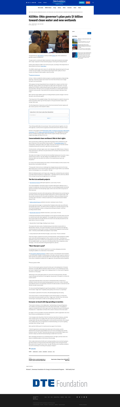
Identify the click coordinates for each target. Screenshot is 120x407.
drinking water (35, 351)
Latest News (49, 12)
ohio (53, 351)
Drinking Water (40, 12)
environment (45, 351)
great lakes (50, 351)
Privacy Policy (46, 404)
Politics (64, 7)
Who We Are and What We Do (78, 12)
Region (57, 12)
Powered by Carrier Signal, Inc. (83, 404)
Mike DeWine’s (41, 55)
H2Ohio (53, 55)
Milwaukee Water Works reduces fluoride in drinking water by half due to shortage (84, 46)
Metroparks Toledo (47, 130)
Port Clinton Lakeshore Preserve (38, 253)
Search (73, 31)
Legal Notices (56, 404)
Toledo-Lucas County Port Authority (46, 132)
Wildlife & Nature (48, 7)
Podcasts (45, 2)
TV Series (39, 2)
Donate (88, 2)
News (52, 12)
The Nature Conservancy (57, 130)
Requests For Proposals (62, 404)
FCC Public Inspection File (36, 404)
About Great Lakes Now (33, 12)
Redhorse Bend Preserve (35, 202)
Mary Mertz (43, 66)
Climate (79, 7)
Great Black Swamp (59, 143)
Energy (54, 7)
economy (40, 351)
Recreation (70, 7)
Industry (59, 7)
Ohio (54, 12)
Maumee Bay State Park (35, 212)
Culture (75, 7)
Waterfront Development (68, 12)
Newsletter (82, 2)
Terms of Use (41, 404)
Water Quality (40, 7)
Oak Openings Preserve (35, 182)
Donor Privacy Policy (51, 404)
